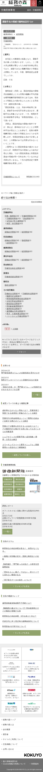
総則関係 (20, 34)
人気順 (15, 329)
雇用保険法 (8, 484)
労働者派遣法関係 (12, 277)
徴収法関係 (9, 285)
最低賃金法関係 (12, 303)
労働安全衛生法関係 (13, 268)
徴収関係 (25, 240)
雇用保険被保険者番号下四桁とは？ (17, 603)
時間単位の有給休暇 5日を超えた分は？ (19, 616)
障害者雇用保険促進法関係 (17, 298)
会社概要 (6, 729)
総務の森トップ (9, 719)
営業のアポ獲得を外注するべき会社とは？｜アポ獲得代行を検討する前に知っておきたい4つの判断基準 (21, 429)
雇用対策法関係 (12, 309)
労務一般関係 (10, 216)
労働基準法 (8, 479)
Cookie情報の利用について (14, 764)
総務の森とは (8, 724)
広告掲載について (10, 744)
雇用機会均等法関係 (14, 311)
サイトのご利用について (13, 739)
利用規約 (35, 764)
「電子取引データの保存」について (17, 580)
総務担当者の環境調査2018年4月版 (17, 524)
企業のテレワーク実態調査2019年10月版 (19, 518)
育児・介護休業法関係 (15, 314)
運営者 (5, 734)
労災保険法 (8, 489)
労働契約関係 (11, 218)
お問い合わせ (8, 749)
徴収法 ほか (19, 494)
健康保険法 (8, 494)
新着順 (7, 329)
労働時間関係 (27, 216)
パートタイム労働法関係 (16, 316)
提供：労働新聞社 (34, 10)
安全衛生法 (20, 484)
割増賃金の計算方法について (14, 626)
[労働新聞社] (13, 471)
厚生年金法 (20, 479)
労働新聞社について (11, 177)
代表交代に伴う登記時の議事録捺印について (20, 621)
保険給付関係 (10, 232)
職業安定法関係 (12, 296)
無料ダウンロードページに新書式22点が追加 (19, 380)
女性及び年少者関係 (14, 221)
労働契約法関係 (28, 293)
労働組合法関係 (11, 293)
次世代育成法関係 (13, 301)
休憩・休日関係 (12, 223)
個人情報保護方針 (10, 761)
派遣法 (19, 489)
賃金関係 (27, 218)
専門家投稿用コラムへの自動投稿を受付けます (20, 373)
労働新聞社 (8, 41)
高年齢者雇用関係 (13, 306)
